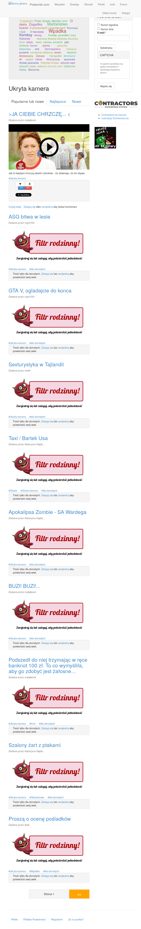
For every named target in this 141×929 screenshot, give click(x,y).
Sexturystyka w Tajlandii (36, 364)
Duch (22, 42)
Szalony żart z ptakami (35, 745)
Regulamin (57, 919)
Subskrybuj (106, 47)
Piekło (14, 919)
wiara (39, 42)
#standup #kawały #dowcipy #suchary (57, 38)
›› (79, 894)
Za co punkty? (76, 919)
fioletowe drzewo (50, 62)
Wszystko (60, 4)
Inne (33, 723)
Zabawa (40, 56)
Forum (123, 4)
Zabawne (71, 49)
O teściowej (37, 31)
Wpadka (57, 30)
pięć (66, 42)
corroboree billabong (41, 52)
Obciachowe (37, 797)
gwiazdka (62, 45)
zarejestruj (47, 206)
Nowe (76, 101)
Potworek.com (39, 4)
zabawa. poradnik (52, 42)
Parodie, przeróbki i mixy (62, 35)
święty (29, 42)
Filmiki (101, 4)
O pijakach (26, 21)
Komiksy (25, 34)
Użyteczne (69, 66)
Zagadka (35, 24)
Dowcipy (74, 4)
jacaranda (69, 59)
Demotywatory (53, 49)
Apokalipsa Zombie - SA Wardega (47, 511)
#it (20, 59)
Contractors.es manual (113, 114)
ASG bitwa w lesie (29, 216)
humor (33, 45)
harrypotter (56, 56)
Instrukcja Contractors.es (115, 118)
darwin (57, 52)
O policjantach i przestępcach (48, 28)
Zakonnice (25, 49)
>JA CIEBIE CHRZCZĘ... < (39, 113)
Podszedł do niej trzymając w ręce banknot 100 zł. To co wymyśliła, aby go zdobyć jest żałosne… (48, 665)
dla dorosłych (38, 269)
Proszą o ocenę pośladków (40, 818)
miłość (38, 59)
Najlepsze (58, 101)
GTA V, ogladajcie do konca (40, 290)
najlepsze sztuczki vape (49, 66)
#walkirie (72, 52)
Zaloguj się (29, 206)
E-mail (101, 32)
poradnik (24, 52)
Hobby (22, 69)
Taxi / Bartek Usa (28, 438)
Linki (112, 4)
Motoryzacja (53, 59)
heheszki (24, 45)
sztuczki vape (68, 62)
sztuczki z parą (27, 66)
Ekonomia (33, 69)
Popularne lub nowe (27, 101)
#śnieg (38, 35)
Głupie (13, 490)
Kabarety (24, 38)
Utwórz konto (109, 13)
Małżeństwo (57, 24)
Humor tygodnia (109, 25)
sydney (46, 45)
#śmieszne (69, 56)
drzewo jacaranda (29, 62)
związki (29, 59)
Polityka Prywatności (34, 919)
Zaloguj (126, 13)
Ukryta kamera (18, 178)
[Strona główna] (19, 3)
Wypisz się (106, 86)
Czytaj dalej (15, 206)
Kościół (23, 28)
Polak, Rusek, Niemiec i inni (50, 21)
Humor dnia (107, 29)
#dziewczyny (26, 56)
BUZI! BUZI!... (24, 585)
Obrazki (88, 4)
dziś (37, 49)
